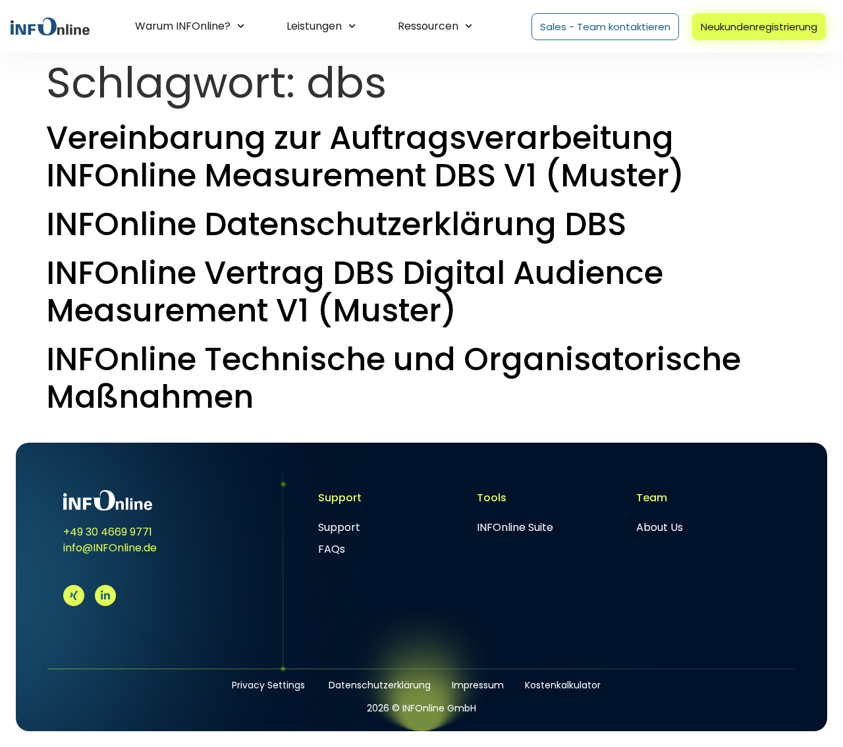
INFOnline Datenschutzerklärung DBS (336, 224)
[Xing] (73, 595)
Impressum (478, 685)
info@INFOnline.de (110, 547)
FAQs (331, 549)
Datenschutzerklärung (380, 685)
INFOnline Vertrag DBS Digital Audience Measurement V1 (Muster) (354, 292)
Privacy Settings (268, 685)
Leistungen (314, 26)
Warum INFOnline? (183, 26)
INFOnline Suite (515, 527)
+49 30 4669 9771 (107, 532)
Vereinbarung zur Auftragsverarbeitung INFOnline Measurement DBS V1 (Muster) (365, 157)
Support (339, 527)
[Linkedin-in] (105, 595)
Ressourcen (428, 26)
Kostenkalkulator (563, 685)
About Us (659, 527)
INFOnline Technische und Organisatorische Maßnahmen (393, 378)
